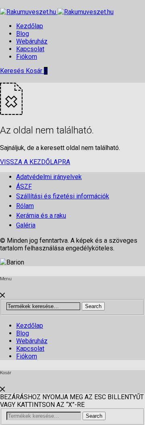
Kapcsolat (30, 49)
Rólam (25, 206)
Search (93, 306)
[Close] (2, 295)
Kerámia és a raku (41, 215)
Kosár (37, 71)
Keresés (13, 71)
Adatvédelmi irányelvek (49, 177)
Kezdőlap (29, 26)
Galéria (25, 225)
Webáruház (32, 41)
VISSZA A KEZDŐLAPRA (35, 162)
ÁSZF (24, 186)
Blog (22, 34)
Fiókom (26, 56)
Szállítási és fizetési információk (62, 196)
